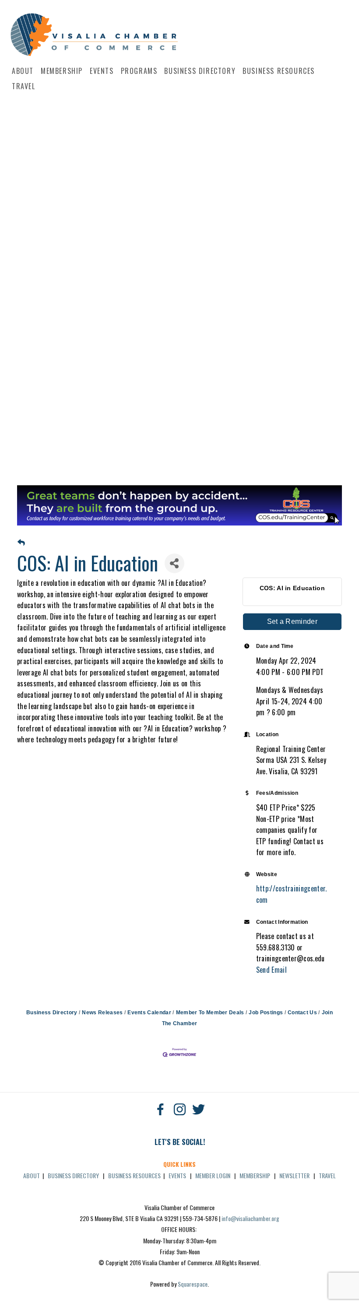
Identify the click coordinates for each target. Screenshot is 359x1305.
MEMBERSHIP (254, 1175)
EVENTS (177, 1175)
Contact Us (302, 1012)
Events (102, 71)
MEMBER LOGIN (212, 1175)
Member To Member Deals (210, 1012)
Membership (62, 71)
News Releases (102, 1012)
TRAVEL (327, 1175)
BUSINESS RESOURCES (134, 1175)
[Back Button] (21, 543)
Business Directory (200, 71)
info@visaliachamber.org (250, 1218)
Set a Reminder (292, 621)
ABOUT (31, 1175)
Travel (23, 86)
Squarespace (193, 1283)
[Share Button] (174, 563)
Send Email (271, 969)
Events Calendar (149, 1012)
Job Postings (266, 1012)
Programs (139, 71)
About (23, 71)
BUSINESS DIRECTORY (73, 1175)
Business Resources (279, 71)
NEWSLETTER (294, 1175)
